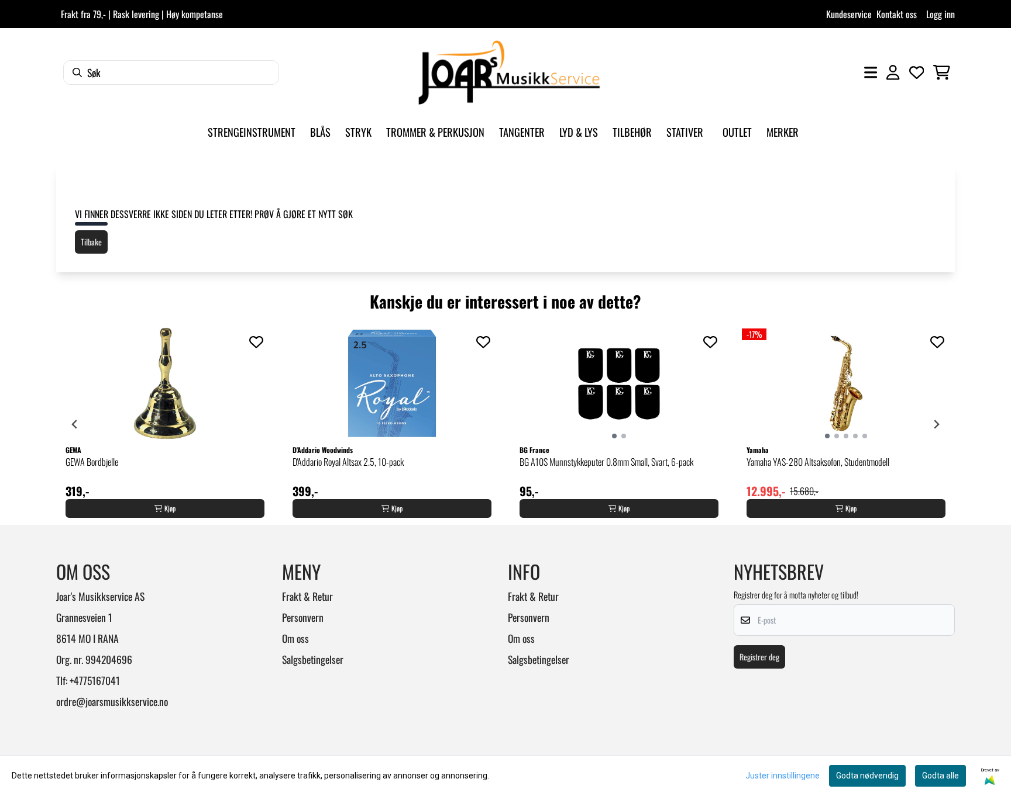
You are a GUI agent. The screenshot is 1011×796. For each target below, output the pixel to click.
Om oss (295, 638)
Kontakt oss (896, 14)
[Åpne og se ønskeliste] (917, 72)
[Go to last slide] (75, 424)
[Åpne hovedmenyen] (870, 72)
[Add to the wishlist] (256, 342)
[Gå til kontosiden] (893, 72)
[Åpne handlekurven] (942, 72)
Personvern (303, 617)
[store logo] (509, 72)
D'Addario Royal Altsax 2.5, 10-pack (348, 462)
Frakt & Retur (307, 596)
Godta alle (940, 775)
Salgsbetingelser (312, 659)
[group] (165, 424)
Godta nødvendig (867, 775)
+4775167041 (95, 680)
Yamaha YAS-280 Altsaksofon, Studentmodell (818, 462)
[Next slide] (936, 424)
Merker (782, 132)
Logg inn (940, 14)
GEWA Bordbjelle (92, 462)
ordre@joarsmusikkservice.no (112, 701)
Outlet (737, 132)
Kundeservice (849, 14)
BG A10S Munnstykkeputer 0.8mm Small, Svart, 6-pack (606, 462)
